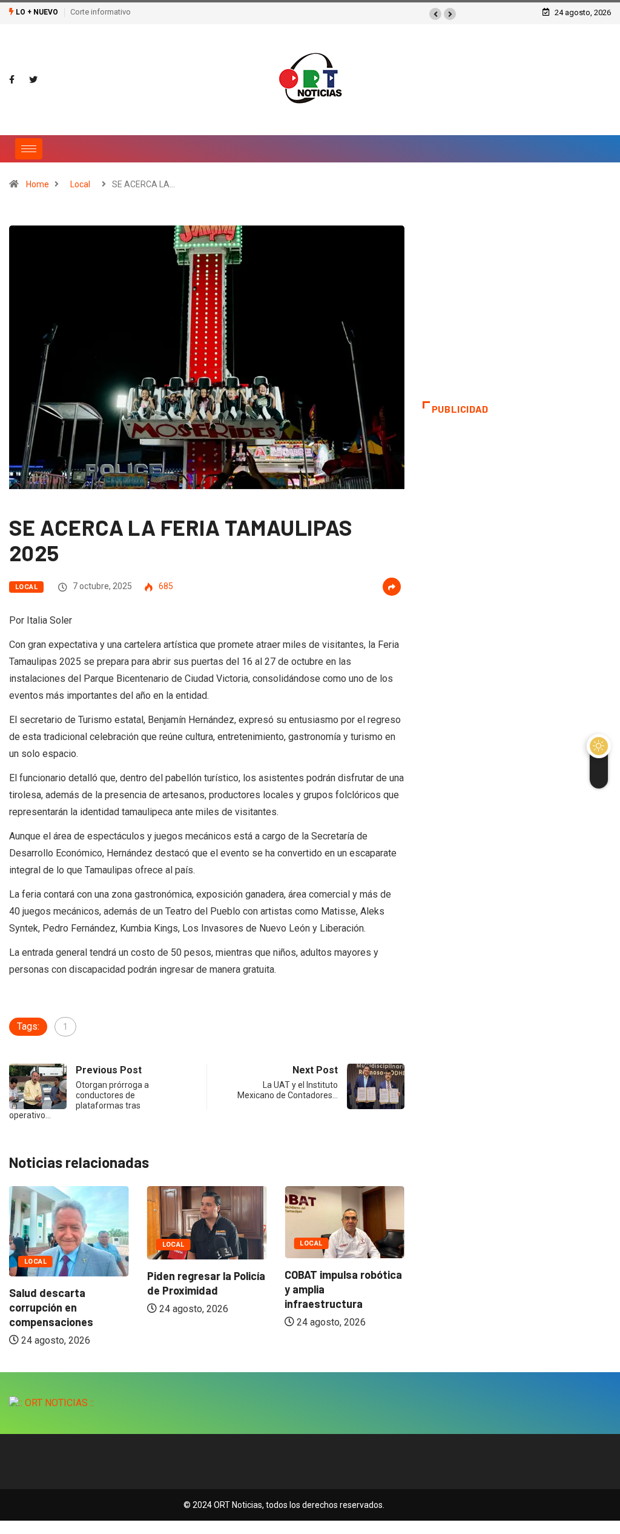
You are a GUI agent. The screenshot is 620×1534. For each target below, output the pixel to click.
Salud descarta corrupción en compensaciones (51, 1307)
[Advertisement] (517, 313)
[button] (435, 14)
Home (37, 184)
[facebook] (12, 80)
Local (80, 184)
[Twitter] (33, 80)
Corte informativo (100, 11)
